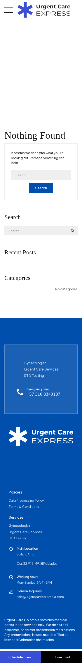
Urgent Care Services (41, 369)
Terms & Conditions (24, 506)
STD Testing (34, 375)
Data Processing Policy (26, 500)
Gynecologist (35, 363)
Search (41, 188)
